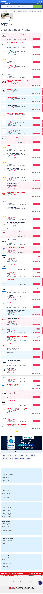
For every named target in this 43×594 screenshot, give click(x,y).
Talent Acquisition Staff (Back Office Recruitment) (17, 336)
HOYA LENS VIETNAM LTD (11, 385)
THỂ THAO (29, 578)
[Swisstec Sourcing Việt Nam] (4, 393)
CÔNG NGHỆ (13, 579)
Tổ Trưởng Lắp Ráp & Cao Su (12, 239)
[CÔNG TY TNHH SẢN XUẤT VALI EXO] (4, 91)
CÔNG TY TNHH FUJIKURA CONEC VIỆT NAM (14, 130)
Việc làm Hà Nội (5, 488)
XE (13, 581)
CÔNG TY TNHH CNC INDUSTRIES (12, 35)
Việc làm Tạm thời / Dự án (6, 541)
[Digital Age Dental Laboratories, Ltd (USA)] (4, 201)
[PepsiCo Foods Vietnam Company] (4, 185)
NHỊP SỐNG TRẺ (21, 578)
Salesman (16, 458)
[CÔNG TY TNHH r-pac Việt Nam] (4, 345)
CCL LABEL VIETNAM (10, 361)
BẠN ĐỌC (38, 579)
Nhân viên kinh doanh (19, 455)
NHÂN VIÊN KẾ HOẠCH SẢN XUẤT (13, 168)
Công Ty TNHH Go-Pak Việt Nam (12, 43)
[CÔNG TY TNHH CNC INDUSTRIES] (4, 36)
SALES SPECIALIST (11, 137)
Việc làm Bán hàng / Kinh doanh (8, 474)
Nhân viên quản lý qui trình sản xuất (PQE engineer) (17, 424)
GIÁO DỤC (38, 578)
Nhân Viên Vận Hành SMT (12, 231)
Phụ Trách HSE (10, 295)
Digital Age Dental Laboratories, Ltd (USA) (14, 201)
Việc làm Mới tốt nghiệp (6, 524)
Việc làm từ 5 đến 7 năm (6, 563)
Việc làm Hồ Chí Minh (6, 490)
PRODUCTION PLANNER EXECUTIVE (14, 360)
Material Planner (10, 391)
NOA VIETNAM (9, 232)
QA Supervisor (10, 376)
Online (4, 455)
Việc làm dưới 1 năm (5, 560)
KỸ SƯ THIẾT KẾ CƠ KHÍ (11, 57)
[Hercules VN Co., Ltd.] (4, 194)
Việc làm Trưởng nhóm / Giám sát (8, 527)
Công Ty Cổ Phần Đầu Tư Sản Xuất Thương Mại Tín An (16, 296)
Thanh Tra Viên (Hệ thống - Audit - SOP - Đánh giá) (17, 408)
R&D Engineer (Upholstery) (12, 255)
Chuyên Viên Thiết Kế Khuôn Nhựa (13, 247)
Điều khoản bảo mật (18, 591)
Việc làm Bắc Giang (5, 497)
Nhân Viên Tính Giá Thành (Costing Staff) (15, 42)
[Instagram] (39, 575)
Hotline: (30, 591)
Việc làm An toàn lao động (6, 473)
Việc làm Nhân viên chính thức (7, 540)
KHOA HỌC (29, 579)
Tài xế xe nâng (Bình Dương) (12, 183)
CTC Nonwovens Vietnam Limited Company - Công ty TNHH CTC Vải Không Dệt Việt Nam (17, 378)
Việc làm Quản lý (5, 529)
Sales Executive (10, 455)
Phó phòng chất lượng (11, 207)
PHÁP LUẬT (5, 583)
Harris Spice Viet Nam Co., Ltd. (12, 369)
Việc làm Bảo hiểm (5, 477)
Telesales (28, 458)
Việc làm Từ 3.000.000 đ (6, 506)
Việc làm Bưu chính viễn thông (7, 481)
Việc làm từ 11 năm (5, 566)
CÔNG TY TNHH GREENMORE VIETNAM (13, 223)
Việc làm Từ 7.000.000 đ (6, 508)
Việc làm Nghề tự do (5, 543)
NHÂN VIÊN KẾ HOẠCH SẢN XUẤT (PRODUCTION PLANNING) (19, 129)
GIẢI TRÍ (21, 581)
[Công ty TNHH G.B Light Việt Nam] (4, 139)
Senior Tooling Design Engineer (13, 264)
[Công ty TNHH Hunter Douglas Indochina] (4, 312)
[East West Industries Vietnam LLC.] (4, 304)
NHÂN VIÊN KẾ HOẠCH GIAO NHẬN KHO (14, 153)
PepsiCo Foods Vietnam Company (13, 185)
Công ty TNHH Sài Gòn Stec (11, 418)
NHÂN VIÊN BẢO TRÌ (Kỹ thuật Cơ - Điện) (15, 113)
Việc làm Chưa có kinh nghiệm (7, 559)
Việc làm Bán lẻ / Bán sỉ (6, 476)
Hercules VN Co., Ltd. (10, 193)
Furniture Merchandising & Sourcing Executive (16, 222)
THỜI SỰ (5, 579)
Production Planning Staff (12, 318)
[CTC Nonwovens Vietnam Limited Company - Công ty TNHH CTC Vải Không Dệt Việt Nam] (4, 378)
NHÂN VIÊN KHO (10, 160)
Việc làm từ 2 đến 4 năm (6, 562)
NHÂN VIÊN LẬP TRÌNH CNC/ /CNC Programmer (14, 81)
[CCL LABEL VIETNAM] (4, 362)
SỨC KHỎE (29, 581)
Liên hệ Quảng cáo (12, 591)
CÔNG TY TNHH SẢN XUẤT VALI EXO (13, 90)
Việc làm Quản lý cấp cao (6, 530)
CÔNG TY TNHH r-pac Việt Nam (12, 344)
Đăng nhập (40, 3)
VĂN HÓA (21, 579)
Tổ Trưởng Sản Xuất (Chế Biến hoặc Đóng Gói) (16, 121)
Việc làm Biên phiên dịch (6, 480)
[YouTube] (41, 575)
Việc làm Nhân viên (5, 526)
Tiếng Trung (32, 455)
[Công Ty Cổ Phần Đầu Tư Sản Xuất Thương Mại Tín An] (4, 297)
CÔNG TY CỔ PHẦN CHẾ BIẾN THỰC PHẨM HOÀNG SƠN (16, 51)
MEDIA (5, 578)
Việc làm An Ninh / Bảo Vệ (6, 471)
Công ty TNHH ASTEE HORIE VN (12, 249)
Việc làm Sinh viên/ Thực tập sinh (8, 523)
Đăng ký (36, 3)
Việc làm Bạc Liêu (5, 494)
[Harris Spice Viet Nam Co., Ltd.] (4, 370)
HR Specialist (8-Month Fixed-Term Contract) (16, 310)
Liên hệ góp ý (24, 591)
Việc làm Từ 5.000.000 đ (6, 507)
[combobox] (8, 6)
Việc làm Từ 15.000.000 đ (6, 511)
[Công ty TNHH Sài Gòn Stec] (4, 418)
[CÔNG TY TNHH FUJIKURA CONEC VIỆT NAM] (4, 131)
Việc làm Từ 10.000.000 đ (6, 510)
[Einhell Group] (4, 320)
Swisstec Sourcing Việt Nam (12, 393)
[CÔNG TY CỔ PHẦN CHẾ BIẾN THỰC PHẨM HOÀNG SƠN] (4, 52)
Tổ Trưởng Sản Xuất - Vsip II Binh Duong (14, 384)
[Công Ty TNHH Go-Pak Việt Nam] (4, 44)
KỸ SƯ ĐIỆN (9, 50)
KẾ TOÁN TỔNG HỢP (11, 279)
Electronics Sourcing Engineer (13, 302)
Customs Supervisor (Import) (12, 287)
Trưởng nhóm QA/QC (11, 400)
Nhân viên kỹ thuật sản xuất (12, 89)
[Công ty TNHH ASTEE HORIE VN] (4, 249)
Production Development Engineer (14, 416)
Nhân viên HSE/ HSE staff (12, 72)
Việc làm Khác (4, 544)
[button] (39, 1)
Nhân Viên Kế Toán (11, 352)
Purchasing (22, 458)
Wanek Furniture (10, 257)
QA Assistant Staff (10, 368)
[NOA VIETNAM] (4, 233)
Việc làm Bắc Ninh (5, 498)
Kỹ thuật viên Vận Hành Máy (12, 97)
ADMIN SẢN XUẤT (11, 175)
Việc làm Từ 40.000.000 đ (6, 516)
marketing (11, 458)
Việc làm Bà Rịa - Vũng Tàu (7, 493)
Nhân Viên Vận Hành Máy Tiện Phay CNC (14, 34)
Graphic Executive (10, 343)
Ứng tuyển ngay (36, 38)
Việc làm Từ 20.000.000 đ (6, 513)
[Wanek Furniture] (4, 257)
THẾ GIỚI (5, 581)
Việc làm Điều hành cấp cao (7, 531)
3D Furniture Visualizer (11, 272)
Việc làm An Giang (5, 491)
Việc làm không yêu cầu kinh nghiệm (8, 557)
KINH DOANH (13, 578)
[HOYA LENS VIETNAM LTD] (4, 386)
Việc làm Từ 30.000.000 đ (6, 514)
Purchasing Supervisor (11, 199)
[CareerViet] (37, 573)
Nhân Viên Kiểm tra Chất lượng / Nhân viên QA (16, 192)
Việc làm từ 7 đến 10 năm (6, 564)
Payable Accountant (11, 328)
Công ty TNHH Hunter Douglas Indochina (14, 311)
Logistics (27, 455)
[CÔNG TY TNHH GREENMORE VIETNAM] (4, 224)
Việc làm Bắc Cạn (5, 496)
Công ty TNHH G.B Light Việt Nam (12, 138)
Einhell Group (9, 320)
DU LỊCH (13, 583)
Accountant (5, 458)
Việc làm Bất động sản (6, 478)
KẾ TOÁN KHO (9, 145)
